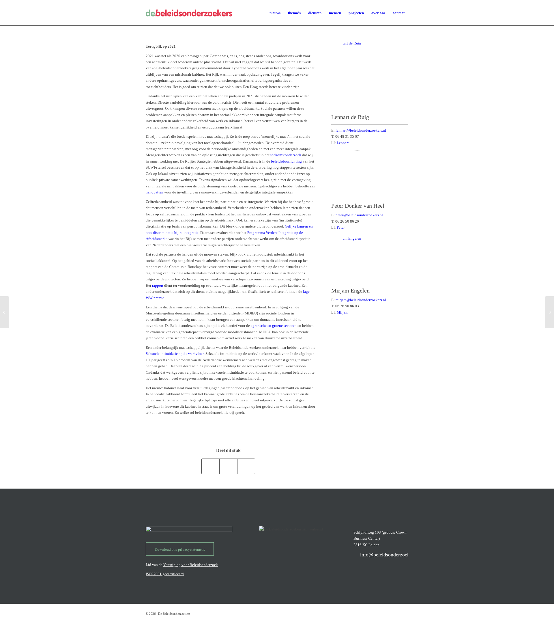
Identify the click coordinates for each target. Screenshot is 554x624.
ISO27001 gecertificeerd (165, 574)
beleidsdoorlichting (286, 161)
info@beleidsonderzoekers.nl (390, 555)
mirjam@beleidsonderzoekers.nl (361, 300)
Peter (341, 227)
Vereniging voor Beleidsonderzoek (190, 564)
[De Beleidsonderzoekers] (189, 13)
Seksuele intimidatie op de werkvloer (175, 353)
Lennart (343, 143)
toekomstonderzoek (285, 155)
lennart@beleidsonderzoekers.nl (361, 130)
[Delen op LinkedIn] (228, 466)
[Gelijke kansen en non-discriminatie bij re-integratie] (549, 312)
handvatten (154, 192)
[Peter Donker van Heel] (357, 176)
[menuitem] (275, 13)
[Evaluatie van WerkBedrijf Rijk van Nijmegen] (4, 312)
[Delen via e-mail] (246, 466)
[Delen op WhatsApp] (211, 466)
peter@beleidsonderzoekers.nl (359, 215)
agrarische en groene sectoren (274, 325)
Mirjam (342, 312)
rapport (157, 285)
